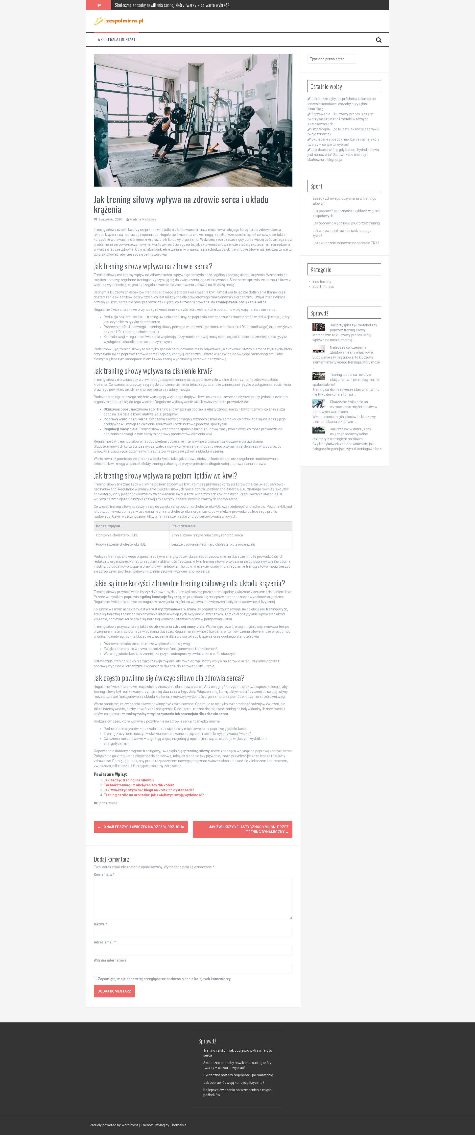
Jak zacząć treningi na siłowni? (129, 780)
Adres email (105, 942)
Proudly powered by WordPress (114, 1125)
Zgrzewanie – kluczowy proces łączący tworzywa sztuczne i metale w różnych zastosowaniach (340, 119)
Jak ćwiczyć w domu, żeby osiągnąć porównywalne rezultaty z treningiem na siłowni (341, 434)
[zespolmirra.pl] (118, 21)
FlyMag (159, 1125)
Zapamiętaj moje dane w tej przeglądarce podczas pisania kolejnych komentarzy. (164, 979)
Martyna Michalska (143, 219)
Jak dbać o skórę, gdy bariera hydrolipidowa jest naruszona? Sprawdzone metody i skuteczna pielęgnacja (343, 155)
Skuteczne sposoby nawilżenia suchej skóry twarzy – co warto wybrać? (172, 4)
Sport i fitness (107, 803)
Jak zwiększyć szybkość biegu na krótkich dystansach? (149, 790)
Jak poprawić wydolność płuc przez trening (346, 223)
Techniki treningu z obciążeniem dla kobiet (139, 785)
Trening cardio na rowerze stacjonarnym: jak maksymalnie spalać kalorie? (345, 379)
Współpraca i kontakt (116, 39)
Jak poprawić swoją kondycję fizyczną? (233, 1083)
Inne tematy (321, 282)
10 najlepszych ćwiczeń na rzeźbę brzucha (140, 827)
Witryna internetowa (110, 960)
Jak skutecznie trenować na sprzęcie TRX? (345, 243)
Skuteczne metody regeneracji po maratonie (238, 1075)
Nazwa (100, 924)
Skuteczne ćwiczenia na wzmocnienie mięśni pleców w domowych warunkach (344, 407)
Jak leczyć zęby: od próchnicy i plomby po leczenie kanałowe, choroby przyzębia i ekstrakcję (342, 104)
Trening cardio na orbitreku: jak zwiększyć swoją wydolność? (154, 795)
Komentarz (104, 874)
